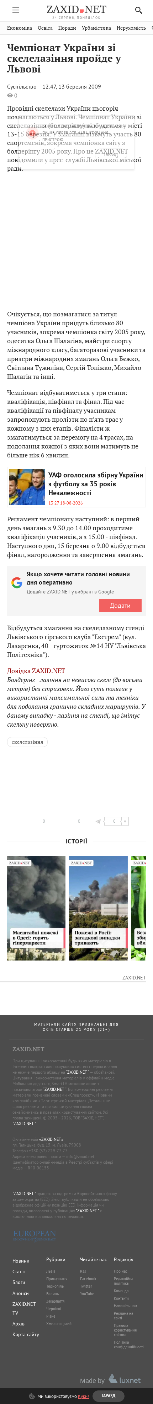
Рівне (51, 1316)
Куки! (83, 1396)
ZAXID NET (76, 9)
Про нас (120, 1271)
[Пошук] (137, 10)
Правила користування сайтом (125, 1330)
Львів (50, 1271)
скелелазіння (27, 742)
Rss (83, 1271)
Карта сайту (25, 1334)
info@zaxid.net (80, 1156)
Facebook (88, 1278)
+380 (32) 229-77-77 (48, 1150)
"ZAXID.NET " (77, 1072)
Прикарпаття (56, 1278)
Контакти (121, 1298)
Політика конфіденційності (129, 1344)
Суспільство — (24, 86)
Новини (21, 1261)
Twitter (86, 1286)
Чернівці (53, 1308)
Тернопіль (55, 1286)
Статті (19, 1271)
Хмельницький (59, 1323)
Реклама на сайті (123, 1315)
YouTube (87, 1293)
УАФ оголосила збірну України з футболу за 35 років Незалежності (95, 484)
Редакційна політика (123, 1281)
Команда (121, 1290)
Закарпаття (55, 1301)
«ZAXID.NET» (51, 1139)
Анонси (20, 1293)
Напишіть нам (125, 1305)
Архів (18, 1323)
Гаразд (111, 64)
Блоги (18, 1282)
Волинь (52, 1293)
